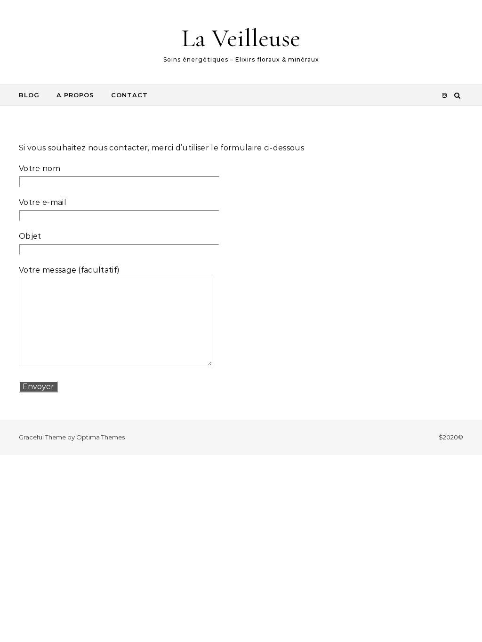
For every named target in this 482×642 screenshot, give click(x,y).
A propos (75, 95)
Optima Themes (100, 437)
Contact (129, 95)
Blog (29, 95)
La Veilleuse (241, 38)
